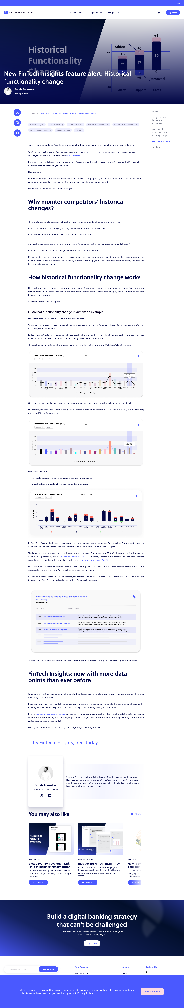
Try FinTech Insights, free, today (65, 742)
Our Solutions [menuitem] (76, 12)
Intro (155, 111)
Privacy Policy (85, 993)
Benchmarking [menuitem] (81, 973)
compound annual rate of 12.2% (93, 560)
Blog (168, 3)
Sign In (160, 12)
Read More (38, 882)
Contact (177, 3)
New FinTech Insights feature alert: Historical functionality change (68, 113)
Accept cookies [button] (152, 991)
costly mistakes (73, 155)
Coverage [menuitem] (110, 12)
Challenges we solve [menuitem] (94, 12)
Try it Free (173, 12)
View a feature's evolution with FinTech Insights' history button (50, 865)
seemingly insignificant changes (50, 714)
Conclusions (163, 141)
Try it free (92, 943)
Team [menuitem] (124, 973)
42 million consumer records (75, 556)
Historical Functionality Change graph (160, 132)
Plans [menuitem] (120, 12)
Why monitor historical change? (159, 120)
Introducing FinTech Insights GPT (100, 863)
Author (156, 147)
